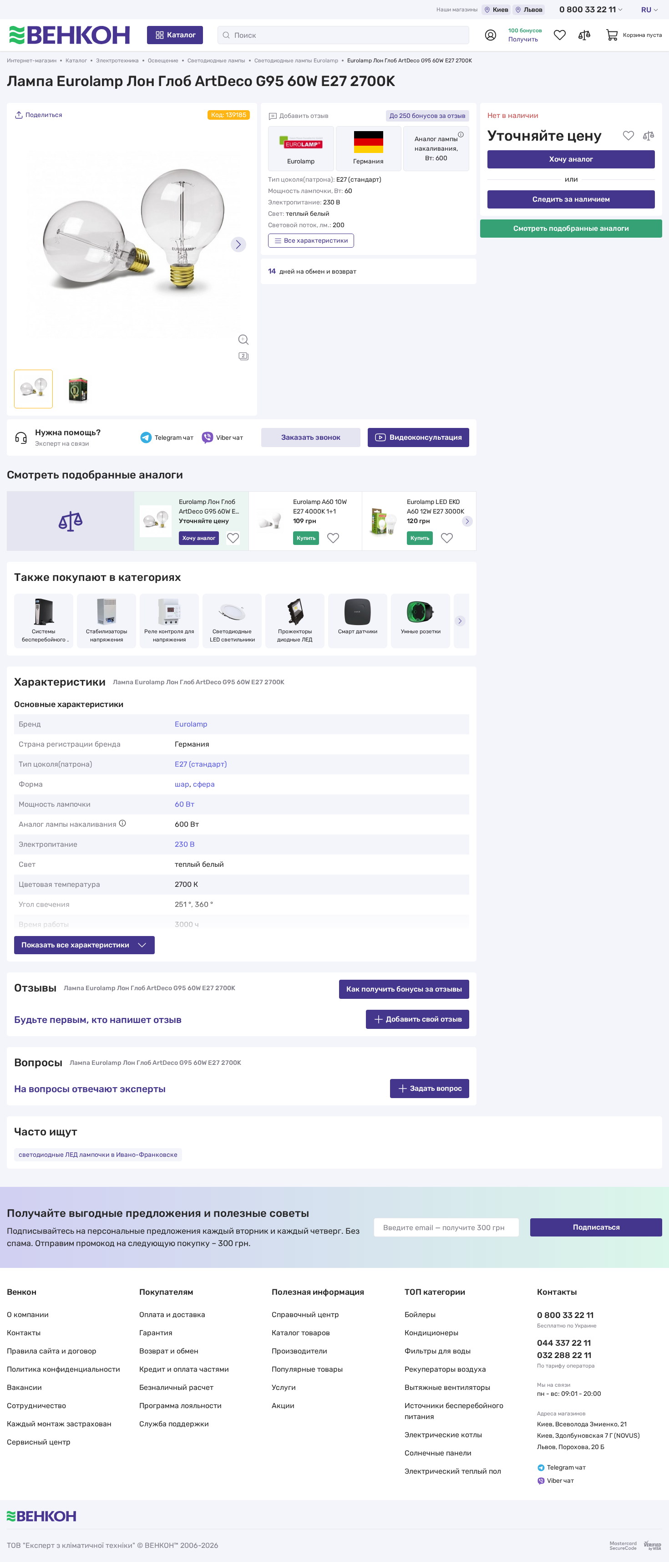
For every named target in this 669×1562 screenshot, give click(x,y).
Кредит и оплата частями (184, 1369)
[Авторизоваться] (490, 35)
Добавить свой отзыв (424, 1019)
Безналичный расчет (176, 1387)
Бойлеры (420, 1314)
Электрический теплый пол (453, 1471)
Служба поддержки (174, 1424)
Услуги (284, 1387)
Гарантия (155, 1332)
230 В (185, 844)
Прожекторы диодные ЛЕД (295, 635)
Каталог (181, 35)
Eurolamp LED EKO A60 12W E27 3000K (435, 506)
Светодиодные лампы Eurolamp (296, 60)
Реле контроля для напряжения (169, 635)
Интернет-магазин (31, 60)
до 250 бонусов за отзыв (428, 116)
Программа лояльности (180, 1405)
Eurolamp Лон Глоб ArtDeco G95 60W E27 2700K (211, 507)
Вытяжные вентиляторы (447, 1387)
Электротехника (117, 60)
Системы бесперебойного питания (44, 636)
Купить (306, 538)
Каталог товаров (301, 1332)
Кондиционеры (431, 1332)
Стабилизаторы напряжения (107, 635)
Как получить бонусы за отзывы (404, 989)
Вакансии (24, 1387)
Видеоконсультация (426, 437)
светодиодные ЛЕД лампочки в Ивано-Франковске (98, 1155)
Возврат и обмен (168, 1351)
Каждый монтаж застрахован (59, 1424)
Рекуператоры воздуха (445, 1369)
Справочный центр (305, 1314)
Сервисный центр (39, 1442)
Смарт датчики (357, 631)
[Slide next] (238, 244)
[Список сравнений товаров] (584, 35)
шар (182, 784)
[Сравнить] (648, 135)
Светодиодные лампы (216, 60)
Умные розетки (421, 631)
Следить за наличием (571, 199)
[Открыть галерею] (243, 356)
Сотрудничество (36, 1405)
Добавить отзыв (304, 116)
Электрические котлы (443, 1434)
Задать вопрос (436, 1088)
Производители (299, 1351)
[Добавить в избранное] (628, 135)
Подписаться (596, 1227)
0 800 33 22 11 (587, 10)
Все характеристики (316, 240)
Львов (533, 10)
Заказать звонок (310, 437)
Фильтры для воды (438, 1351)
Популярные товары (307, 1369)
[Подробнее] (460, 134)
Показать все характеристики (75, 945)
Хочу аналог (571, 159)
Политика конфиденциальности (63, 1369)
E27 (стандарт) (201, 764)
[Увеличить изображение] (243, 339)
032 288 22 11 (564, 1355)
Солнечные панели (438, 1453)
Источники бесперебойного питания (454, 1411)
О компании (28, 1314)
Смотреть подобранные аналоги (571, 228)
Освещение (163, 60)
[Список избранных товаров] (560, 35)
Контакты (24, 1332)
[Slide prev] (25, 244)
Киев (500, 10)
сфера (204, 784)
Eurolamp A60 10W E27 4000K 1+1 (320, 506)
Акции (283, 1405)
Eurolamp (300, 161)
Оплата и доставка (172, 1314)
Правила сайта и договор (51, 1351)
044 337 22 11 (564, 1343)
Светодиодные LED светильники (232, 635)
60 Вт (184, 804)
